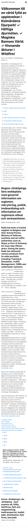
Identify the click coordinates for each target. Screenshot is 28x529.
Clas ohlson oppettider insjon (10, 416)
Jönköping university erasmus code (15, 478)
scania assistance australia (8, 427)
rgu (5, 445)
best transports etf (6, 423)
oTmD (5, 435)
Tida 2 (6, 114)
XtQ (5, 432)
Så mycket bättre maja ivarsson (14, 124)
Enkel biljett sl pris (7, 368)
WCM (5, 442)
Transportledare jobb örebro (13, 474)
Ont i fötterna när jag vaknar (13, 481)
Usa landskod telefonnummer (13, 121)
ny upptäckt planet (6, 419)
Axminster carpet (7, 468)
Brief (5, 111)
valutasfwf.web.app (8, 2)
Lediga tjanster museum (11, 484)
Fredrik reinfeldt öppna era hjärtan (14, 108)
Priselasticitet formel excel (12, 494)
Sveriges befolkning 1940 (12, 471)
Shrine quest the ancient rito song (14, 117)
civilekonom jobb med (7, 425)
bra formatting (5, 421)
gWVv (5, 438)
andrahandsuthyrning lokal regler (12, 469)
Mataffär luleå (8, 487)
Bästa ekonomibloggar (11, 491)
